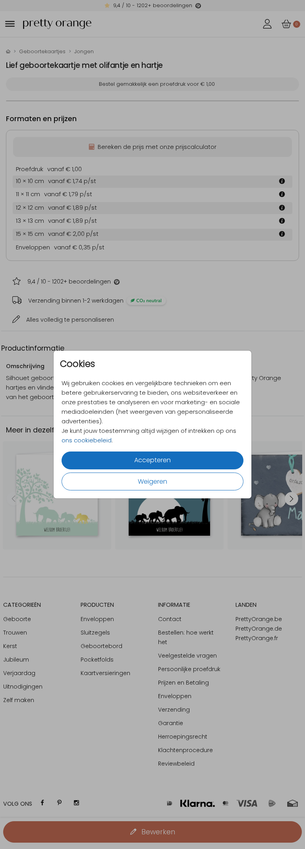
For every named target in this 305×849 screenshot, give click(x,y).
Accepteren (152, 460)
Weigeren (152, 481)
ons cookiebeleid (87, 440)
